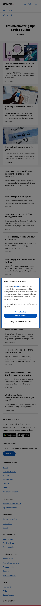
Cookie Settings (20, 312)
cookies (17, 286)
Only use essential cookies (21, 322)
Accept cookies (20, 316)
